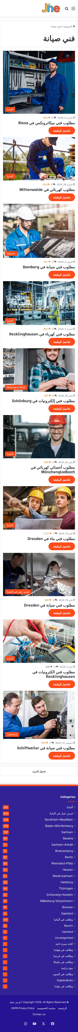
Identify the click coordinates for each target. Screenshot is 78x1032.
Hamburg (67, 882)
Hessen (68, 869)
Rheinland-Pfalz (62, 863)
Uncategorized (64, 937)
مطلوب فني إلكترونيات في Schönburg (43, 400)
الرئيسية (68, 26)
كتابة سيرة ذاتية (64, 943)
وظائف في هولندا (63, 949)
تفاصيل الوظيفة (61, 130)
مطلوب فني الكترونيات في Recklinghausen (53, 674)
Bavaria (68, 838)
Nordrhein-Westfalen (59, 819)
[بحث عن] (67, 9)
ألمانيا (70, 807)
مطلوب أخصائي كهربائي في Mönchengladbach (53, 469)
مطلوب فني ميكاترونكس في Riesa (46, 122)
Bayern (68, 925)
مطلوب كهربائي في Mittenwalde (47, 189)
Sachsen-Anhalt (62, 844)
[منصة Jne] (52, 8)
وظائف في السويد (63, 974)
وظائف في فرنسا (63, 955)
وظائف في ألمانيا (63, 919)
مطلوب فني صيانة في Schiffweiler (46, 747)
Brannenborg (64, 851)
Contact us (39, 1014)
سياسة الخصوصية (46, 1008)
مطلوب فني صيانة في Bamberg (49, 266)
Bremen (67, 907)
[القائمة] (73, 9)
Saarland (67, 913)
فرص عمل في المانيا (61, 813)
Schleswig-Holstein (60, 894)
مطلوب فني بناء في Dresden (51, 538)
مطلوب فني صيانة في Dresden (49, 604)
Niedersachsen (63, 876)
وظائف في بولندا (63, 986)
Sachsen (67, 832)
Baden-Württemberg (59, 826)
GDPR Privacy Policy (22, 1008)
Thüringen (66, 888)
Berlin (69, 857)
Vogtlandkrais (65, 980)
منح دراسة (67, 968)
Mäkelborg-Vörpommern (56, 901)
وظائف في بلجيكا (63, 962)
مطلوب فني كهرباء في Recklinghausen (42, 333)
